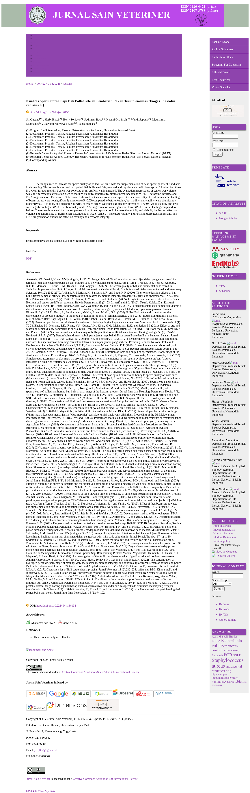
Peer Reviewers (221, 79)
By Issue (224, 604)
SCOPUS (224, 213)
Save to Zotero (226, 555)
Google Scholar (228, 218)
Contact (36, 75)
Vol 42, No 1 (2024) (48, 83)
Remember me (225, 149)
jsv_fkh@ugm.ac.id (45, 750)
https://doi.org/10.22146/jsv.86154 (49, 112)
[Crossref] (123, 696)
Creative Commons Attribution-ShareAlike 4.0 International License (100, 672)
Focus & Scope (221, 41)
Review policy (221, 541)
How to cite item (223, 533)
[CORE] (164, 696)
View (222, 285)
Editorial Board (221, 72)
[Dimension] (67, 710)
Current (36, 52)
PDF (29, 258)
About (36, 39)
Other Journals (227, 619)
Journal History (39, 69)
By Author (225, 609)
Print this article (222, 525)
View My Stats (46, 791)
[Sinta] (103, 710)
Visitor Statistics (221, 87)
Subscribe (224, 290)
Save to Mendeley (226, 551)
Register (36, 46)
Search (36, 49)
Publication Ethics (222, 57)
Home (35, 36)
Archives (37, 55)
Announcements (39, 59)
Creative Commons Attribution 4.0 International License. (105, 778)
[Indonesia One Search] (102, 696)
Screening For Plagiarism (226, 64)
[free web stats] (31, 791)
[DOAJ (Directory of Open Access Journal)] (36, 696)
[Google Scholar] (58, 696)
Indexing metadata (224, 529)
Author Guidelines (222, 49)
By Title (223, 614)
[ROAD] (143, 696)
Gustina (67, 83)
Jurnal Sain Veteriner (38, 778)
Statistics (37, 62)
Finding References (224, 537)
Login (35, 42)
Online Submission (41, 65)
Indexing (37, 72)
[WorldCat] (36, 710)
